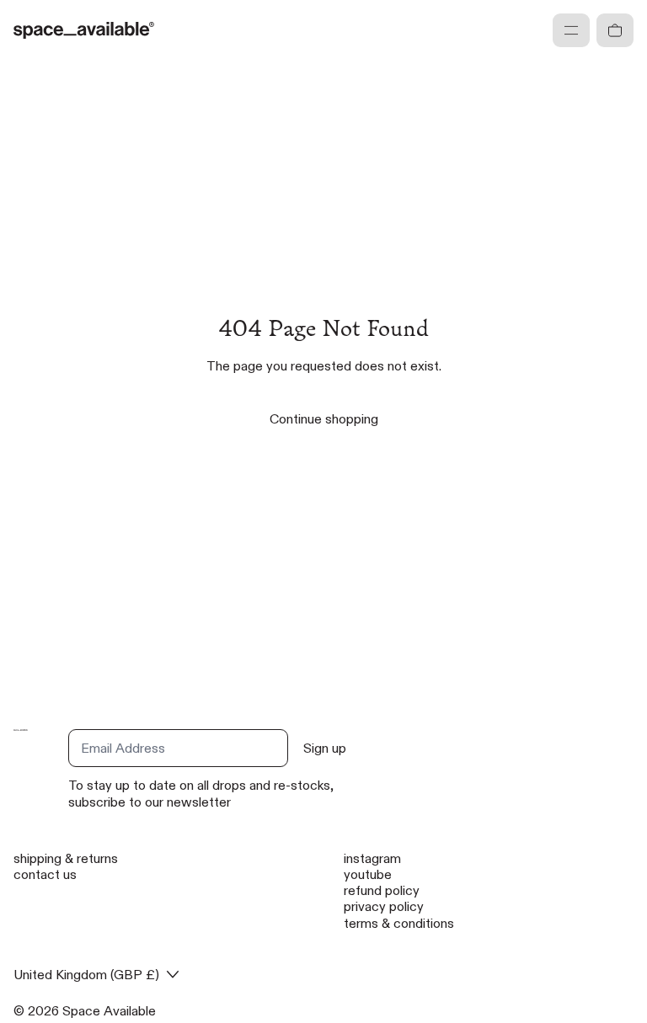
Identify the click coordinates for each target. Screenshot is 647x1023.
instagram (372, 858)
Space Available (109, 1011)
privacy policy (384, 906)
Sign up (324, 748)
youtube (368, 874)
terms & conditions (399, 923)
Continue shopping (324, 419)
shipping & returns (65, 858)
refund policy (382, 890)
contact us (45, 874)
